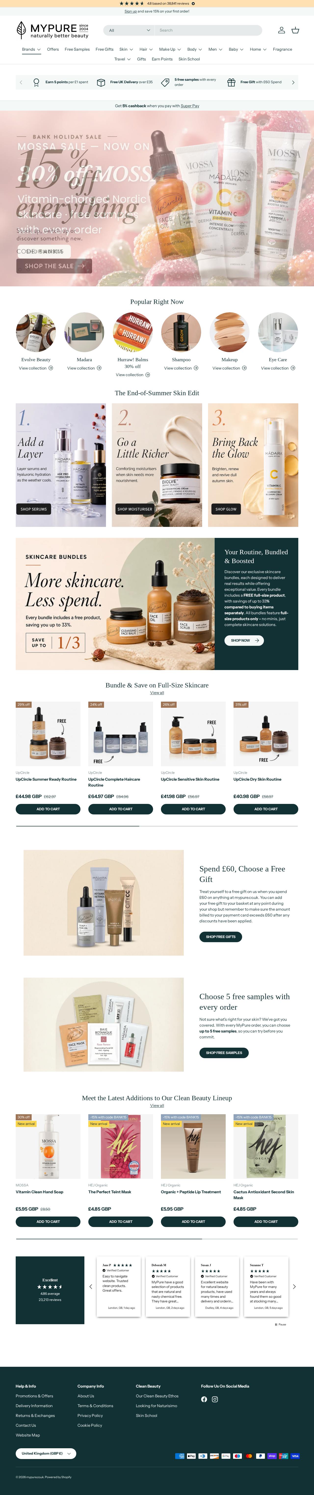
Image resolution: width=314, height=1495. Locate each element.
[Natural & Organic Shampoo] (181, 332)
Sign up (131, 11)
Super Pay (190, 105)
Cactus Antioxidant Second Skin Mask (264, 1194)
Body (191, 49)
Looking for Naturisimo (156, 1405)
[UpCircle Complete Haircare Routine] (120, 734)
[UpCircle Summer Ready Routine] (48, 734)
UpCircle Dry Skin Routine (257, 779)
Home (255, 49)
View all (157, 692)
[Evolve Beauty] (36, 332)
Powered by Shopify (58, 1477)
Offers (53, 49)
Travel (119, 59)
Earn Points (162, 59)
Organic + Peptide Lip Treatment (191, 1191)
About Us (86, 1395)
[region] (192, 1287)
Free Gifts (105, 49)
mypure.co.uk (35, 1477)
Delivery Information (34, 1405)
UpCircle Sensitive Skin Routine (190, 779)
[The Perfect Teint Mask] (120, 1146)
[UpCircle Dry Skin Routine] (266, 734)
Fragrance (282, 49)
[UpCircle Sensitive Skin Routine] (193, 734)
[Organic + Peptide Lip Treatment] (193, 1146)
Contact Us (26, 1425)
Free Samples (77, 49)
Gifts (141, 59)
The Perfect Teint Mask (109, 1191)
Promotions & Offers (34, 1395)
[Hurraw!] (133, 332)
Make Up (167, 49)
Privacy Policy (90, 1415)
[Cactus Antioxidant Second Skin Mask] (266, 1146)
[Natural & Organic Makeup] (229, 332)
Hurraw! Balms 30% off (133, 363)
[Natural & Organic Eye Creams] (278, 332)
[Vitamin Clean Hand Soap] (48, 1146)
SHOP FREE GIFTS (221, 936)
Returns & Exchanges (35, 1415)
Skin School (189, 59)
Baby (233, 49)
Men (213, 49)
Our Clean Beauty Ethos (157, 1395)
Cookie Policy (90, 1425)
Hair (143, 49)
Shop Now (240, 640)
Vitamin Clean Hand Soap (39, 1191)
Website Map (28, 1435)
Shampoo (181, 359)
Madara (84, 359)
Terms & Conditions (95, 1405)
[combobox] (182, 30)
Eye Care (278, 359)
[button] (91, 1287)
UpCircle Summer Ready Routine (46, 779)
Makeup (230, 359)
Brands (28, 49)
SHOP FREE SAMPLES (224, 1053)
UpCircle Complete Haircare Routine (114, 782)
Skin (123, 49)
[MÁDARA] (84, 332)
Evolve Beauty (36, 359)
